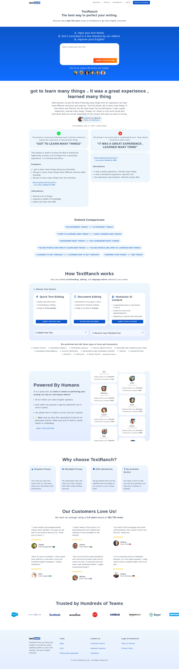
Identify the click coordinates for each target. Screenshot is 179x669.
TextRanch (95, 120)
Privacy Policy (127, 648)
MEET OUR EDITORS (45, 428)
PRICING (107, 2)
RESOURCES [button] (117, 2)
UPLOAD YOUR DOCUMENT (89, 321)
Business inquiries (98, 648)
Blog (61, 643)
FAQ (61, 648)
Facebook (95, 653)
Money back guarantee (69, 653)
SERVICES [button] (96, 2)
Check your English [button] (141, 2)
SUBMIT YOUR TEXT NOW (105, 60)
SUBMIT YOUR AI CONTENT (127, 321)
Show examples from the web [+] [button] (44, 183)
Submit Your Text (44, 333)
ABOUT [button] (127, 2)
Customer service (98, 643)
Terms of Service (128, 643)
